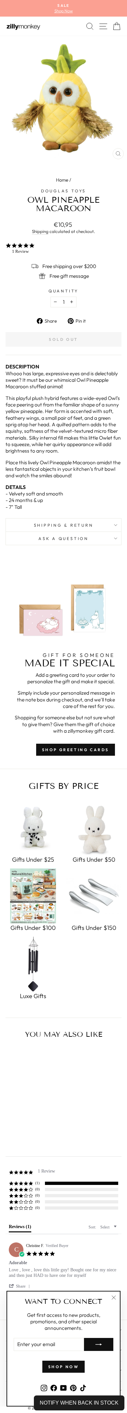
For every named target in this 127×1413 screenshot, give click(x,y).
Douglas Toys (63, 190)
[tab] (20, 1228)
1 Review (20, 251)
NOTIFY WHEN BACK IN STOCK (79, 1403)
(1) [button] (37, 1183)
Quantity (63, 290)
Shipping (40, 231)
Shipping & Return (63, 525)
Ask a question (63, 538)
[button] (20, 1286)
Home (62, 180)
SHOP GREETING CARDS (75, 749)
